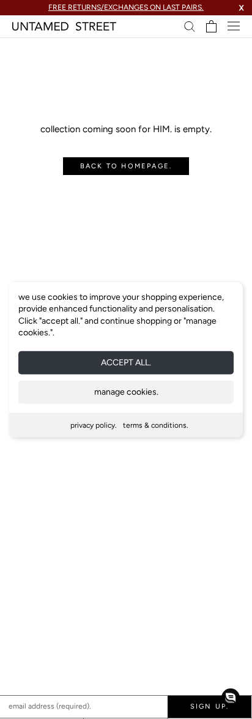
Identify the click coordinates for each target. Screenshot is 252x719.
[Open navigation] (234, 26)
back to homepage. (126, 166)
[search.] (189, 26)
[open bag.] (211, 26)
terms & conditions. (155, 425)
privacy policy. (93, 425)
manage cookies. (126, 392)
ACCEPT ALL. (126, 362)
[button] (230, 697)
